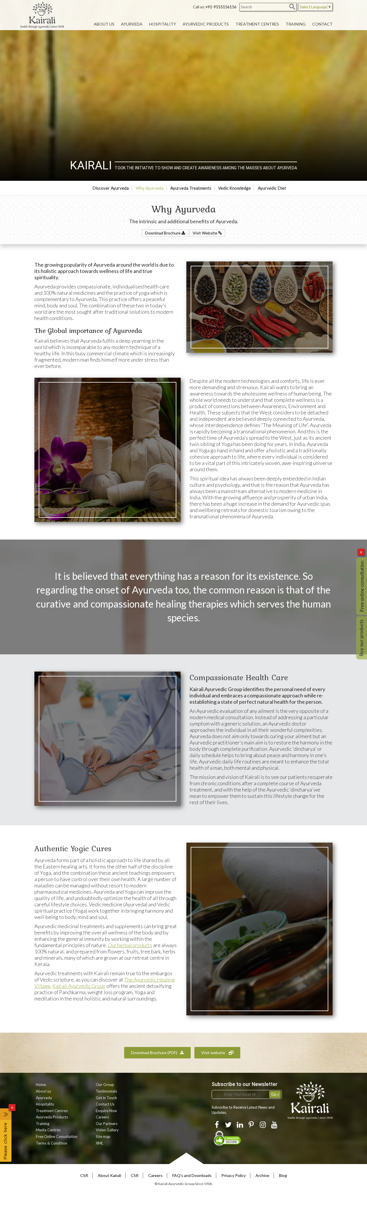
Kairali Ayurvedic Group (79, 986)
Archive (262, 1175)
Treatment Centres (52, 1110)
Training (42, 1123)
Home (41, 1084)
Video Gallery (107, 1130)
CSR (84, 1175)
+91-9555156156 (221, 7)
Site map (103, 1136)
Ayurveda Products (52, 1117)
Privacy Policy (233, 1175)
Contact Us (105, 1104)
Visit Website (205, 232)
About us (43, 1091)
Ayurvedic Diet (272, 188)
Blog (283, 1175)
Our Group (105, 1084)
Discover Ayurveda (110, 188)
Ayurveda (44, 1097)
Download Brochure (163, 232)
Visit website (213, 1052)
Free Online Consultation (56, 1136)
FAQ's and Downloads (192, 1175)
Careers (102, 1117)
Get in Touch (106, 1097)
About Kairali (109, 1175)
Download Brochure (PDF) (154, 1052)
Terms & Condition (51, 1143)
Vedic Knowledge (234, 188)
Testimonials (106, 1091)
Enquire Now (106, 1110)
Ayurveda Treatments (190, 188)
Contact (322, 24)
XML (99, 1143)
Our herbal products (130, 945)
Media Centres (48, 1130)
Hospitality (45, 1104)
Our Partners (107, 1123)
